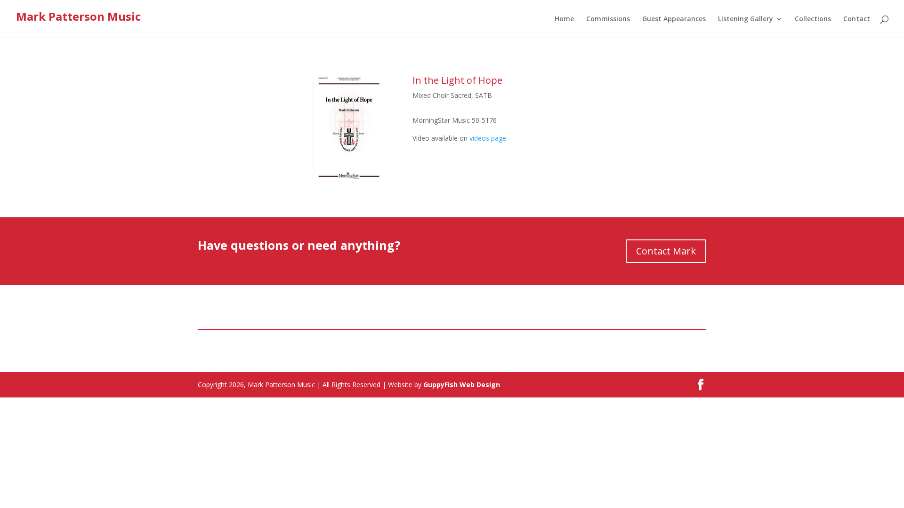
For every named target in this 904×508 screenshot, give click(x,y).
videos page (487, 138)
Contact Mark (666, 251)
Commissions (608, 19)
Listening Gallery (745, 19)
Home (564, 19)
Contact (856, 19)
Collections (813, 19)
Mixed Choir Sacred (441, 95)
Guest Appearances (674, 19)
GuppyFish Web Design (461, 384)
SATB (483, 95)
